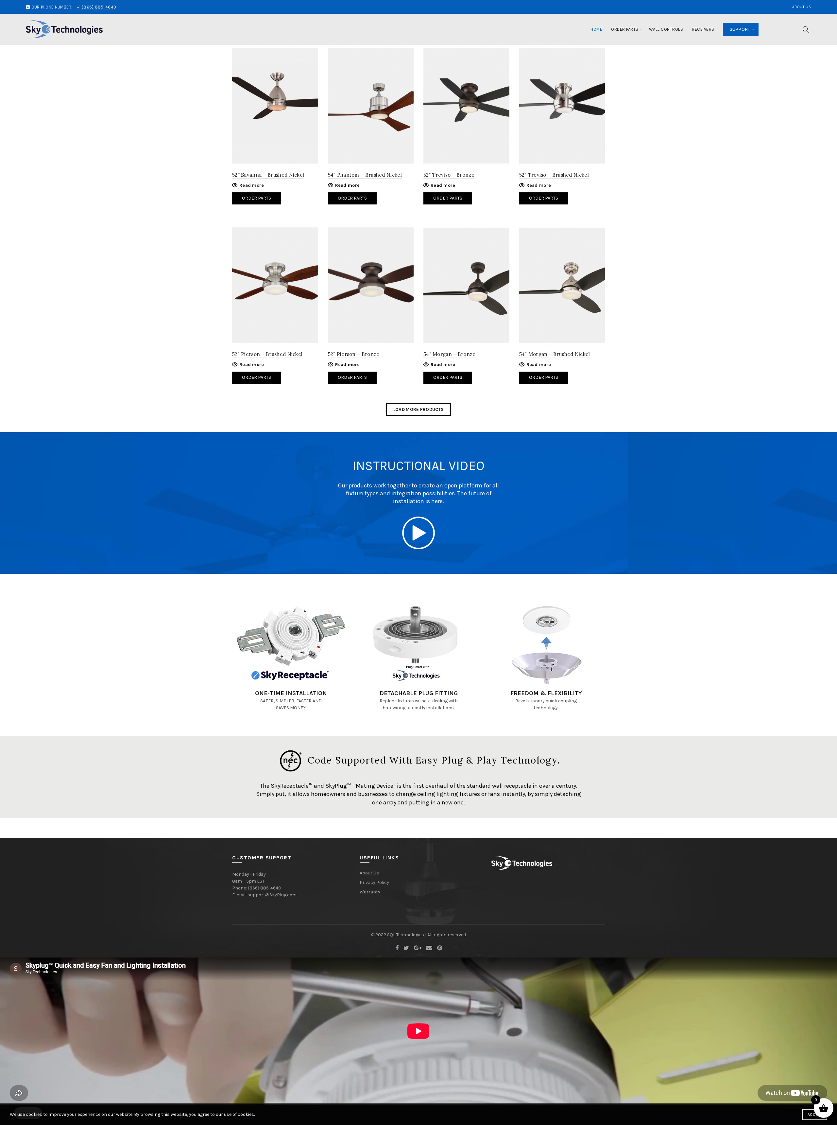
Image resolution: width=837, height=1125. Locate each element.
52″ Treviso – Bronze (448, 175)
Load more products (418, 409)
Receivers (703, 29)
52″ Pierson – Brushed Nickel (267, 354)
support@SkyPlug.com (272, 895)
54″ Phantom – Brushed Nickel (365, 175)
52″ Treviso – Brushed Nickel (554, 175)
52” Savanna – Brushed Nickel (268, 175)
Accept (815, 1114)
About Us (801, 7)
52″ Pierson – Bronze (354, 354)
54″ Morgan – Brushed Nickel (554, 354)
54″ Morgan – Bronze (449, 354)
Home (596, 29)
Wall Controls (666, 29)
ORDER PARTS (256, 377)
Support (740, 29)
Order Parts (625, 29)
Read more (251, 185)
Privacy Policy (374, 882)
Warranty (370, 892)
